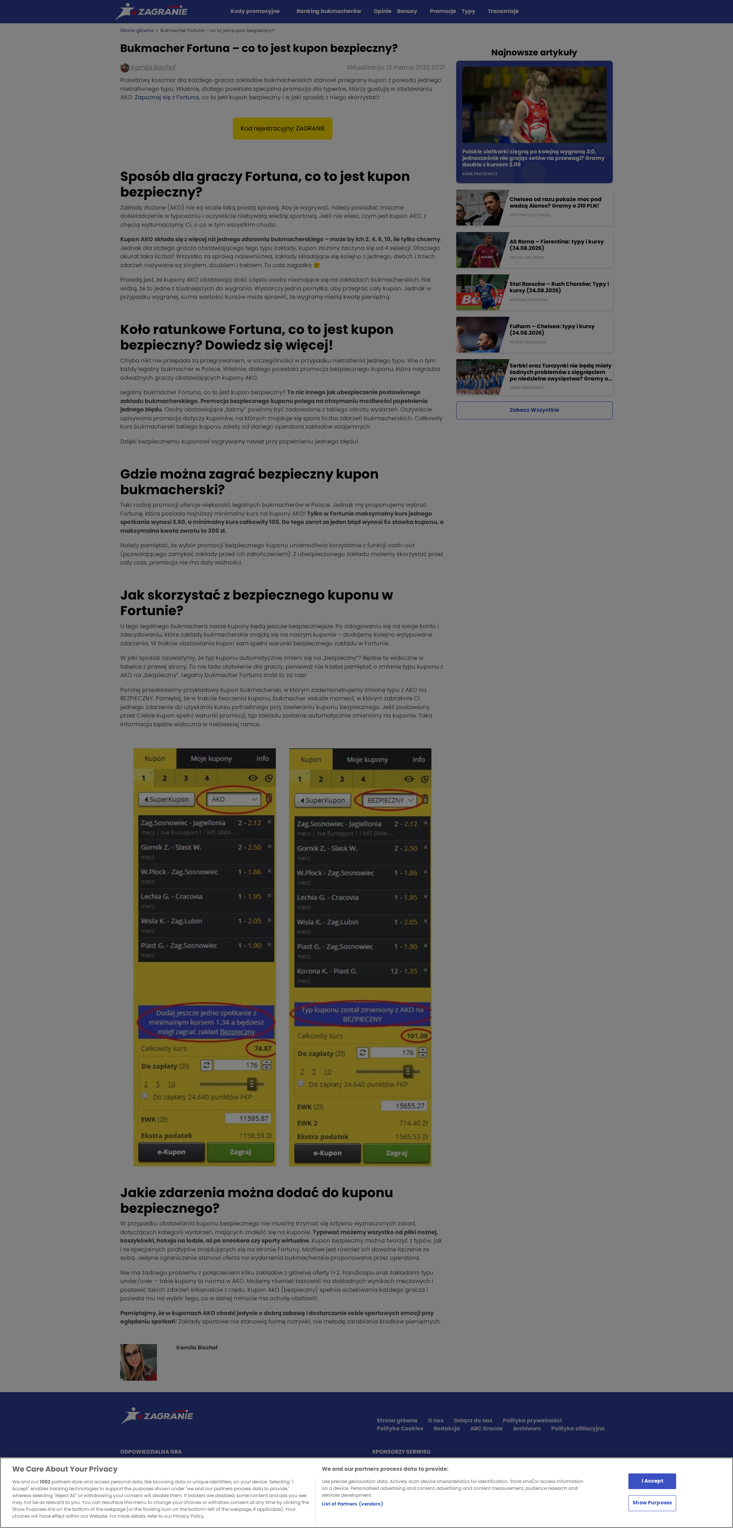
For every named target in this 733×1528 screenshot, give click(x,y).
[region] (366, 1492)
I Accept (652, 1480)
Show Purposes (652, 1503)
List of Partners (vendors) (352, 1504)
